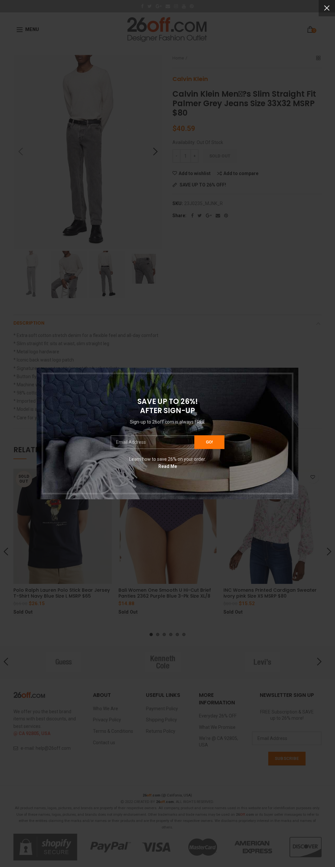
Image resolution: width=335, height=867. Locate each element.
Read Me (167, 466)
